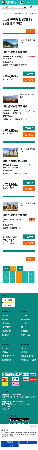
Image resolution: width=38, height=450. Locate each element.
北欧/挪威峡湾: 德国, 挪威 (15, 215)
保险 (22, 327)
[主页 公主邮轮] (30, 110)
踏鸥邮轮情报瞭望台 (28, 356)
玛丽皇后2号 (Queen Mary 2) (12, 56)
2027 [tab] (13, 269)
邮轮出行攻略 (6, 331)
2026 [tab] (6, 269)
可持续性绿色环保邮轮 (28, 360)
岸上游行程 (5, 335)
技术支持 (24, 315)
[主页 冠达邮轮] (27, 56)
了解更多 (29, 74)
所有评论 (8, 305)
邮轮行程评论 (25, 348)
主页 (4, 14)
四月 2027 (25, 276)
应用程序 (5, 352)
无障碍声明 (24, 331)
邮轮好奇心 (5, 315)
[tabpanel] (19, 277)
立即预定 (29, 80)
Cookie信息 (24, 323)
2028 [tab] (20, 269)
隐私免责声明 (25, 319)
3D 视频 (4, 339)
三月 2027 (19, 276)
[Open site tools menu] (35, 2)
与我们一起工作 (26, 335)
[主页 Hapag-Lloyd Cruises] (32, 219)
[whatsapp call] (21, 2)
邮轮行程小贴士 (7, 327)
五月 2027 (31, 276)
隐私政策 (34, 426)
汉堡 (10, 228)
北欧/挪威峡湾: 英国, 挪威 (15, 52)
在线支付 (24, 352)
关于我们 (5, 348)
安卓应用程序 (6, 360)
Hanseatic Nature (9, 219)
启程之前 (5, 319)
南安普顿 (12, 65)
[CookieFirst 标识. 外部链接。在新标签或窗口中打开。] (2, 428)
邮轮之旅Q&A (6, 323)
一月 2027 (6, 276)
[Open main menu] (35, 7)
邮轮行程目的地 (15, 14)
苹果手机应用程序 (8, 356)
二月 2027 (12, 276)
